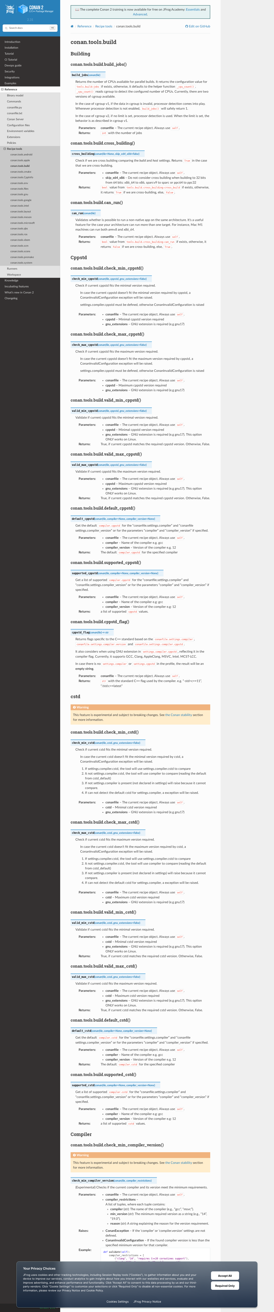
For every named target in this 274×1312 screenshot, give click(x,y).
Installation (11, 47)
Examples (10, 83)
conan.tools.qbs (19, 228)
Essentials (193, 9)
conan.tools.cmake (20, 172)
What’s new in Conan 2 (19, 292)
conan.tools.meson (20, 217)
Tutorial (9, 53)
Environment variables (20, 131)
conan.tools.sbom (20, 240)
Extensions (13, 137)
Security (10, 71)
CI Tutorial (11, 59)
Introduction (12, 41)
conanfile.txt (14, 113)
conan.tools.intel (19, 206)
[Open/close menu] (2, 89)
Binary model (15, 95)
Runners (12, 268)
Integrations (12, 77)
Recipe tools (14, 148)
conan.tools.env (19, 183)
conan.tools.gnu (19, 194)
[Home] (72, 26)
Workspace (14, 274)
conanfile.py (14, 107)
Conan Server (15, 119)
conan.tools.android (21, 154)
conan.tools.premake (22, 257)
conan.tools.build (19, 166)
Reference (11, 89)
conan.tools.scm (19, 246)
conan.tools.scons (20, 251)
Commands (14, 101)
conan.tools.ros (18, 234)
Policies (11, 142)
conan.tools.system (21, 263)
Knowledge (11, 280)
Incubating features (17, 286)
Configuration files (18, 125)
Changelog (11, 298)
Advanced (140, 14)
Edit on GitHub (199, 26)
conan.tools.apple (20, 160)
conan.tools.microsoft (22, 223)
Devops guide (13, 65)
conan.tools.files (19, 189)
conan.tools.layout (20, 211)
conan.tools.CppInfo (21, 177)
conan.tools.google (20, 200)
